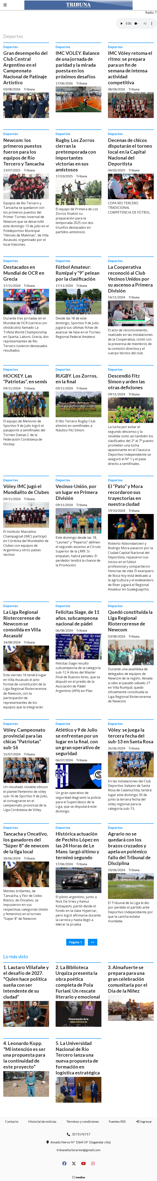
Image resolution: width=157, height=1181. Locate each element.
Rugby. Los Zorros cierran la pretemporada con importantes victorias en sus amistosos (76, 154)
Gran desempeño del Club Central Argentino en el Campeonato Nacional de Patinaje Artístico (25, 67)
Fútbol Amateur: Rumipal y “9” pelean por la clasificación (77, 273)
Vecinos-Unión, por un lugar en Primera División (77, 492)
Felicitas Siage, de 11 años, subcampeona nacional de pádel (77, 618)
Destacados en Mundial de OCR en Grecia (23, 273)
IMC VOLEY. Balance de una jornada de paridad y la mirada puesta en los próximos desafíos (78, 64)
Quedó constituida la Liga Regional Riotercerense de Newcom (130, 620)
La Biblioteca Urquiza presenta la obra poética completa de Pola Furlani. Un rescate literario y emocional (78, 982)
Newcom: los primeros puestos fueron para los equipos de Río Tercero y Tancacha (23, 151)
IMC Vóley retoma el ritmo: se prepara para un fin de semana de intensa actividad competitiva (130, 67)
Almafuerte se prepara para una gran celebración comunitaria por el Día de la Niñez (127, 979)
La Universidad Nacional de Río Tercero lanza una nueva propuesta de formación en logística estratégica (78, 1057)
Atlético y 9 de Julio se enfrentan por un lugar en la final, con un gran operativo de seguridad (78, 741)
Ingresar (146, 1121)
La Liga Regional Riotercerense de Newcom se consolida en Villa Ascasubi (22, 623)
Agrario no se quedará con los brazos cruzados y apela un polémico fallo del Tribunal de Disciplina (129, 848)
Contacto (11, 1121)
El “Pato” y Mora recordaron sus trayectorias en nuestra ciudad (125, 495)
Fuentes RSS (117, 1121)
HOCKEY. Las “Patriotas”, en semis (25, 379)
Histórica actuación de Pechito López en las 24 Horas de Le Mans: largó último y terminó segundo (77, 845)
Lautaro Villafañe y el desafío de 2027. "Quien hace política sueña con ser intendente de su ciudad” (26, 982)
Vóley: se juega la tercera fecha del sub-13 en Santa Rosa (130, 736)
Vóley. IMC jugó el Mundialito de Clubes (26, 489)
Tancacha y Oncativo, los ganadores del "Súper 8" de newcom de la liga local (26, 842)
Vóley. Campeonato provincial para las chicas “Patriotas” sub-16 (24, 738)
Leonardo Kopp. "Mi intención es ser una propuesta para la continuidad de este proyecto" (24, 1055)
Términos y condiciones (82, 1121)
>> (92, 942)
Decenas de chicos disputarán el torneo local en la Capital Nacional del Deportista (130, 151)
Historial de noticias (42, 1121)
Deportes (10, 47)
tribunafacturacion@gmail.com (78, 1150)
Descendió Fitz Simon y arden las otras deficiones (126, 381)
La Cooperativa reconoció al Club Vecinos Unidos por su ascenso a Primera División (130, 278)
